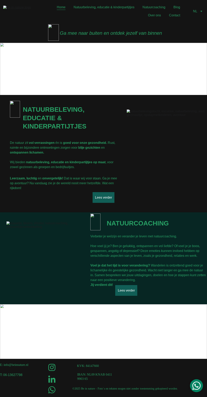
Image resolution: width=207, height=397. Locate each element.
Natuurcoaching (154, 7)
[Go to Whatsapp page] (51, 389)
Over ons (154, 15)
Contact (174, 15)
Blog (176, 7)
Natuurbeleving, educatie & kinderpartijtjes (104, 7)
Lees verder (103, 197)
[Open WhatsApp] (196, 385)
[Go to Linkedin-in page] (51, 379)
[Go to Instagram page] (51, 367)
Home (61, 7)
